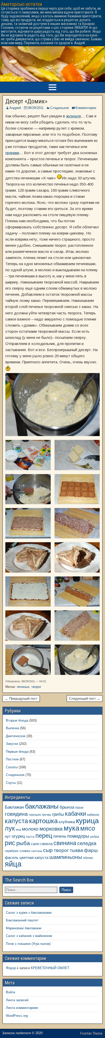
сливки (24, 851)
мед (18, 829)
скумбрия (11, 850)
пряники (12, 153)
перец (43, 835)
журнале (73, 116)
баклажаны (42, 806)
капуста (16, 821)
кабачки (75, 813)
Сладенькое (59, 108)
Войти (10, 992)
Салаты (12, 767)
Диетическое (15, 736)
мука (71, 828)
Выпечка (12, 728)
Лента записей (17, 1000)
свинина (65, 843)
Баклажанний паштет (22, 920)
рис (10, 842)
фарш (91, 850)
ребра (94, 836)
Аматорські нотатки (21, 4)
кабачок (93, 815)
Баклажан (14, 807)
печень (59, 836)
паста (30, 836)
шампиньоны (65, 857)
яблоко (88, 857)
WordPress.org (17, 1016)
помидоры (78, 836)
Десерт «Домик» (26, 101)
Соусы (11, 783)
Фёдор (11, 968)
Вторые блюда (17, 720)
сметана (36, 850)
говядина (16, 814)
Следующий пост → (84, 698)
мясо (87, 828)
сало (35, 844)
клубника (67, 822)
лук (10, 828)
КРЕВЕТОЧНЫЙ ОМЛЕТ (50, 968)
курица (87, 821)
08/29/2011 (36, 108)
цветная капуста (33, 858)
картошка (43, 820)
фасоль (11, 858)
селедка (86, 843)
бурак (79, 807)
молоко (30, 829)
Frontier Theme (91, 1033)
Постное (12, 759)
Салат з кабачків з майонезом (29, 936)
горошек (35, 814)
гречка (46, 814)
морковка (51, 829)
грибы (58, 814)
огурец (18, 836)
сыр (48, 850)
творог (36, 687)
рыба (23, 843)
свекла (46, 844)
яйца (13, 864)
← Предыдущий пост (21, 698)
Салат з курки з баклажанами (28, 913)
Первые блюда (17, 751)
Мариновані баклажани (23, 928)
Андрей (15, 108)
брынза (67, 807)
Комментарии (85, 108)
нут (8, 836)
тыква (76, 850)
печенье (23, 687)
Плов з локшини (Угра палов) (28, 944)
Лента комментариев (22, 1008)
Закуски (12, 744)
